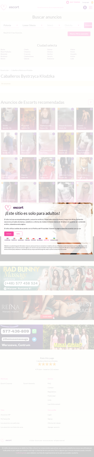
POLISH (33, 240)
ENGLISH (7, 240)
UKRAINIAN (54, 240)
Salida (18, 234)
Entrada (9, 234)
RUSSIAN (40, 240)
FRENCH (14, 240)
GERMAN (21, 240)
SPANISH (46, 240)
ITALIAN (27, 240)
